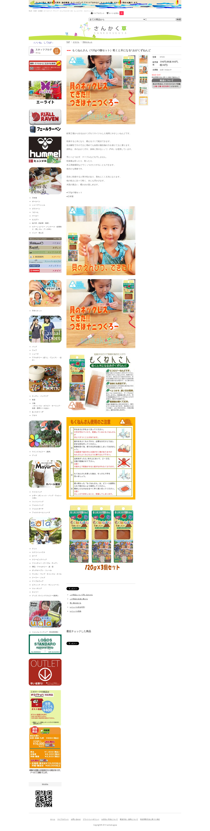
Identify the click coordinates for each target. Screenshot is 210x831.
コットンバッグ (37, 501)
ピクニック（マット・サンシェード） (46, 585)
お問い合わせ (76, 819)
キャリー (35, 592)
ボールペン (36, 201)
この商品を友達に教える (79, 599)
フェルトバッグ (37, 505)
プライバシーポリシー (91, 819)
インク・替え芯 (37, 233)
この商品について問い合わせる (81, 595)
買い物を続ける (75, 603)
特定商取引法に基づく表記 (150, 819)
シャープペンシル (38, 205)
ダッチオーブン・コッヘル (42, 570)
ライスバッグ (37, 492)
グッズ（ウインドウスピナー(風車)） (45, 595)
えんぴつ (35, 219)
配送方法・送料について (129, 819)
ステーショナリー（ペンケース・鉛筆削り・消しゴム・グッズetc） (47, 227)
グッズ (34, 455)
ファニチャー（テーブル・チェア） (45, 563)
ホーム (52, 819)
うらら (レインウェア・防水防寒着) (45, 632)
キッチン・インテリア (40, 396)
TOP (68, 42)
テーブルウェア (37, 581)
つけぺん (35, 212)
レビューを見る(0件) (77, 607)
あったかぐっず (37, 412)
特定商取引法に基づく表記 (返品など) (165, 77)
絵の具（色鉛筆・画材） (41, 223)
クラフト (76, 42)
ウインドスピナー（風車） (42, 451)
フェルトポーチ (37, 509)
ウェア (34, 350)
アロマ (34, 415)
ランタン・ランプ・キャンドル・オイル (47, 574)
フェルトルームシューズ (41, 512)
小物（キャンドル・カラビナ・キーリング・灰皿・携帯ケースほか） (47, 405)
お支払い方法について (109, 819)
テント (34, 548)
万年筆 (34, 198)
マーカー (35, 216)
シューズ (35, 354)
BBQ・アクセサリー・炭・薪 (42, 566)
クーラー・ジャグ (38, 577)
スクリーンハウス (38, 552)
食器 (33, 399)
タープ (34, 556)
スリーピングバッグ (39, 559)
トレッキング (37, 588)
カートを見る (115, 13)
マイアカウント (99, 13)
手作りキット (87, 42)
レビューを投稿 (75, 611)
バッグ (34, 346)
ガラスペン (36, 208)
